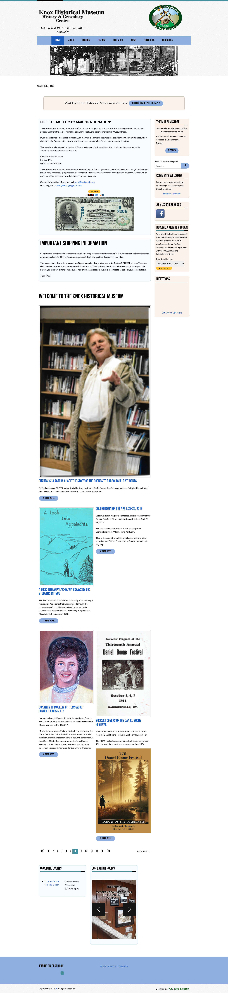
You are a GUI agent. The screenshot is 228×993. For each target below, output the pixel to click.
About (71, 40)
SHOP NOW (172, 150)
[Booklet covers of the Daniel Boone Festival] (123, 673)
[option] (114, 909)
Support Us (149, 40)
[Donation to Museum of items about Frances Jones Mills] (66, 666)
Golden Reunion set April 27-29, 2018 (119, 509)
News (133, 40)
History (101, 40)
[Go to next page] (102, 851)
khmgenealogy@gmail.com (69, 185)
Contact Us (167, 40)
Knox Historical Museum (71, 11)
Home (57, 40)
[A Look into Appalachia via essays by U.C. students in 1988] (66, 546)
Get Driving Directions (172, 312)
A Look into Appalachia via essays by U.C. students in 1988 (64, 592)
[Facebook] (62, 973)
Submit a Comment (171, 193)
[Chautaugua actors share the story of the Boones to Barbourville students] (95, 391)
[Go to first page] (42, 851)
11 (80, 851)
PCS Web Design (178, 988)
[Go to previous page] (48, 851)
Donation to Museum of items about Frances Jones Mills (61, 709)
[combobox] (168, 166)
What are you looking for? (166, 161)
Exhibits (86, 40)
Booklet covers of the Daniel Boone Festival (118, 723)
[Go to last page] (108, 851)
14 (97, 851)
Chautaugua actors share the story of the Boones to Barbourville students (88, 481)
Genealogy (118, 40)
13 (91, 851)
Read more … (50, 498)
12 (86, 851)
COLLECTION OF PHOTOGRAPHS (146, 103)
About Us (111, 966)
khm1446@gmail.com (85, 182)
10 (75, 851)
